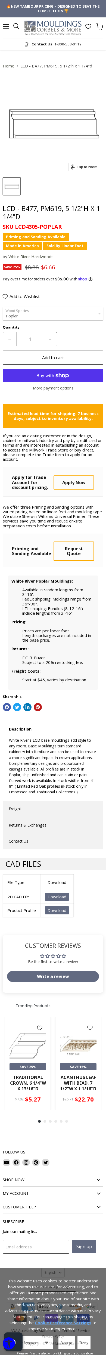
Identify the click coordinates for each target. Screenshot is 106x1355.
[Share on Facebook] (7, 707)
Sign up (84, 1246)
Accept (66, 1343)
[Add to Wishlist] (39, 1027)
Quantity (11, 327)
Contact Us (18, 841)
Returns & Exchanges (27, 825)
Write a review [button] (53, 976)
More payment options (53, 388)
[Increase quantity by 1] (50, 339)
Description (20, 729)
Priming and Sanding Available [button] (36, 236)
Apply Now (74, 482)
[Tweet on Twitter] (17, 707)
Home (8, 66)
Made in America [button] (22, 245)
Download (57, 896)
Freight (15, 808)
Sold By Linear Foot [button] (64, 245)
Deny (84, 1343)
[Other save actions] (46, 1342)
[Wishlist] (88, 26)
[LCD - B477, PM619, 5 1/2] (11, 186)
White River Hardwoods (31, 256)
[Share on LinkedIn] (27, 707)
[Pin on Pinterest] (38, 707)
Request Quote (74, 551)
